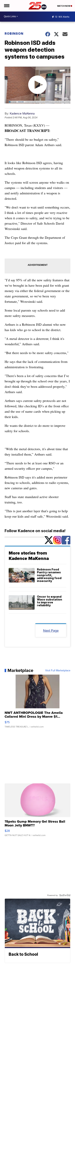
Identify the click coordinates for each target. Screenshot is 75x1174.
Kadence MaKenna (22, 113)
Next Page (51, 630)
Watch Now (64, 6)
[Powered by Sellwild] (64, 895)
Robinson (14, 33)
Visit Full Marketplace (57, 670)
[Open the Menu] (6, 6)
